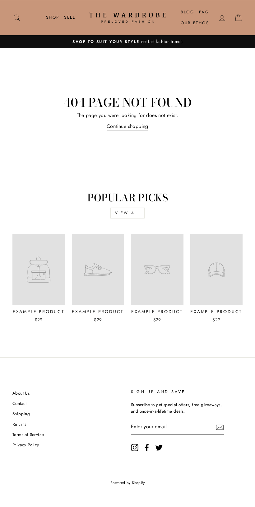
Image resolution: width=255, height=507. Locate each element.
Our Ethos (195, 23)
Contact (19, 403)
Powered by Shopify (127, 483)
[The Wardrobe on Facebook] (147, 447)
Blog (187, 12)
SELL (69, 17)
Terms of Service (28, 434)
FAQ (204, 12)
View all (127, 213)
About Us (21, 393)
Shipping (21, 414)
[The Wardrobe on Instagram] (134, 447)
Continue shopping (127, 126)
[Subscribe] (220, 427)
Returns (19, 424)
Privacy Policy (25, 445)
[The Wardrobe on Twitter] (159, 447)
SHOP (52, 17)
